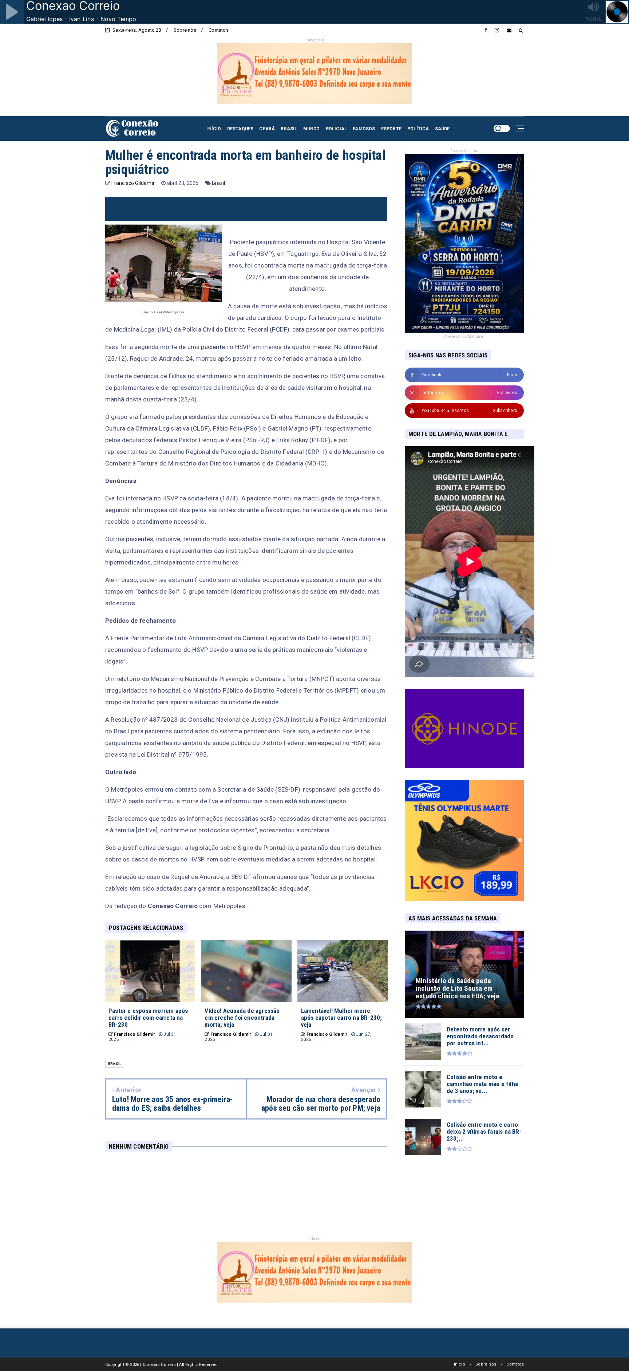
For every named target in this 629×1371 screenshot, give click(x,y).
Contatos (219, 30)
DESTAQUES (240, 128)
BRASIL (289, 128)
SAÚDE (442, 128)
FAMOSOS (364, 128)
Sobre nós (185, 30)
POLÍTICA (418, 128)
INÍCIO (213, 128)
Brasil (218, 183)
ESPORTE (391, 128)
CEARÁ (267, 128)
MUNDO (311, 128)
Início (459, 1364)
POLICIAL (336, 128)
